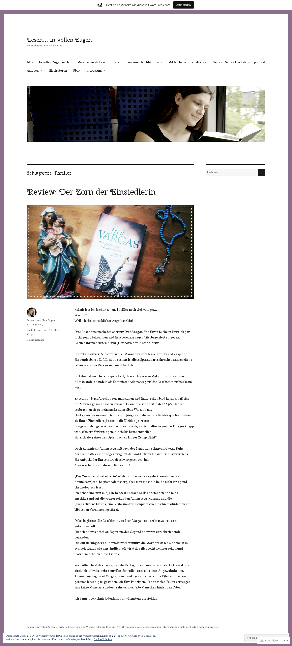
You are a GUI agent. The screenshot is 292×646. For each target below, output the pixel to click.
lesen (45, 330)
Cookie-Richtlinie (103, 639)
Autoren (33, 71)
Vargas (31, 334)
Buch (30, 330)
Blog (30, 62)
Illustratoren (58, 71)
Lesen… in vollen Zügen (59, 39)
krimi (37, 330)
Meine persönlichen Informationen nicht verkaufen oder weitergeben (178, 627)
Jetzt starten (183, 4)
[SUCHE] (261, 172)
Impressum (93, 71)
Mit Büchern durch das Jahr (188, 62)
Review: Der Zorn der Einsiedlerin (91, 191)
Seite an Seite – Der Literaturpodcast (239, 62)
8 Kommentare (35, 340)
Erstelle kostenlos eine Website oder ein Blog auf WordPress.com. (97, 627)
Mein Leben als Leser (92, 62)
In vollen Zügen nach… (55, 62)
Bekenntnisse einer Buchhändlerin (138, 62)
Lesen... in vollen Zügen (41, 320)
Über (76, 71)
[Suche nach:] (232, 172)
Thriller (53, 330)
